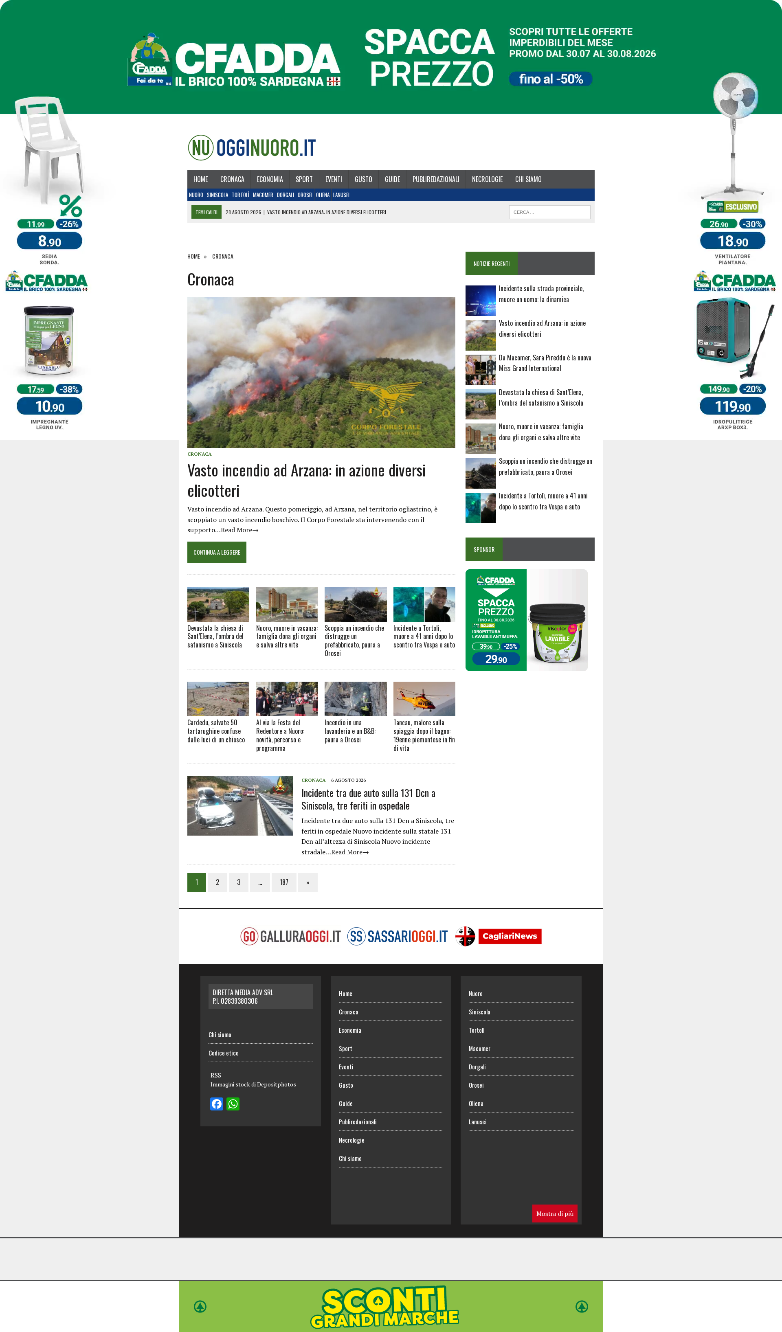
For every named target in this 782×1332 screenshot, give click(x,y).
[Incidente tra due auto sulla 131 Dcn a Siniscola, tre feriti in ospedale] (240, 830)
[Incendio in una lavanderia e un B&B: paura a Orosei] (356, 699)
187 (284, 882)
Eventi (333, 179)
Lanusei (341, 195)
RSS (216, 1075)
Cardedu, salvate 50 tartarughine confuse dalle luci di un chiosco (216, 731)
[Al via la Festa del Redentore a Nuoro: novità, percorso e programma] (287, 699)
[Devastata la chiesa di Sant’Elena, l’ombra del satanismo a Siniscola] (218, 604)
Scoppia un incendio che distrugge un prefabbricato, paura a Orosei (354, 640)
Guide (392, 179)
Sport (304, 179)
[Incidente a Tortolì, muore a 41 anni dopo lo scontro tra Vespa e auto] (424, 604)
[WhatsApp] (233, 1104)
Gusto (363, 179)
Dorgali (285, 195)
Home (200, 179)
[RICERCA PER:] (550, 211)
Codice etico (224, 1052)
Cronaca (232, 179)
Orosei (305, 195)
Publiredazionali (436, 179)
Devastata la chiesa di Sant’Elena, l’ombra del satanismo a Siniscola (215, 636)
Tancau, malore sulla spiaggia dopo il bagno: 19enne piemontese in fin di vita (424, 735)
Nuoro (196, 195)
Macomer (263, 195)
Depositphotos (276, 1084)
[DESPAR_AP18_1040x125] (391, 1326)
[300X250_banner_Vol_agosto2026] (527, 665)
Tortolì (240, 195)
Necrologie (487, 179)
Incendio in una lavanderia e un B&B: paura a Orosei (350, 731)
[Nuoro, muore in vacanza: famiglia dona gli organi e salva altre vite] (287, 604)
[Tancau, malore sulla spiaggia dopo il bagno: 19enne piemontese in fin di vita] (424, 699)
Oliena (322, 195)
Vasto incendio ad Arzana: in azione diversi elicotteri (306, 479)
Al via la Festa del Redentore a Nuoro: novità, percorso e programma (280, 735)
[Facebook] (217, 1104)
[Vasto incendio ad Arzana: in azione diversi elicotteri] (321, 442)
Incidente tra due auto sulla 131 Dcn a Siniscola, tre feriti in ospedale (368, 798)
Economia (270, 179)
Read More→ (240, 529)
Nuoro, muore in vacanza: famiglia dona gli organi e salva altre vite (287, 636)
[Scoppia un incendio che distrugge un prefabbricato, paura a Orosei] (356, 604)
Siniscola (217, 195)
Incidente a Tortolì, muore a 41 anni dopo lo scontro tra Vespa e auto (424, 636)
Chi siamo (528, 179)
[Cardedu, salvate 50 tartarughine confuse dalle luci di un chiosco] (218, 699)
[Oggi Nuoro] (251, 147)
